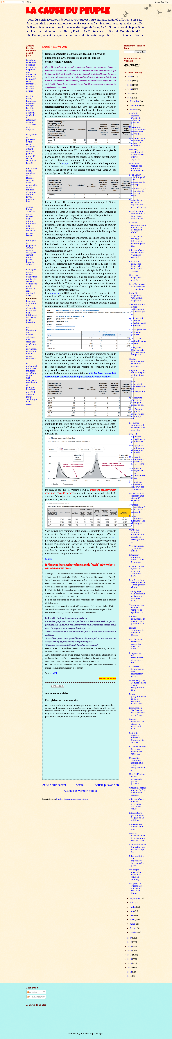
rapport (66, 163)
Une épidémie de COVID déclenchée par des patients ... (137, 779)
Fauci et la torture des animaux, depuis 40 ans (136, 167)
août (132, 902)
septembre (135, 898)
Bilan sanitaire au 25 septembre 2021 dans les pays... (136, 861)
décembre (135, 101)
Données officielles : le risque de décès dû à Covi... (136, 724)
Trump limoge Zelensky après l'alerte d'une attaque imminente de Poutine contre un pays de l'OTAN (31, 221)
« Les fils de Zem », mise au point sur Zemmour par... (137, 571)
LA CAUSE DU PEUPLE (68, 11)
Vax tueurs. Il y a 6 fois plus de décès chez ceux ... (137, 192)
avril (132, 919)
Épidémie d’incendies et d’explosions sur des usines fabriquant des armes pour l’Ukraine (31, 312)
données (54, 293)
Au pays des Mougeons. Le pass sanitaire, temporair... (137, 351)
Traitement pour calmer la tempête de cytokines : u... (137, 609)
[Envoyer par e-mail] (52, 686)
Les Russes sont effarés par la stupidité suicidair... (136, 497)
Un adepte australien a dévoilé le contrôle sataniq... (136, 875)
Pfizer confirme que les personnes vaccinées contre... (136, 804)
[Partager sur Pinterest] (62, 686)
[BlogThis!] (54, 686)
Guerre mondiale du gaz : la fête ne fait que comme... (137, 791)
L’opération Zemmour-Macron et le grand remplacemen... (137, 764)
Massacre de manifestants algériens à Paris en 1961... (137, 460)
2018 (129, 946)
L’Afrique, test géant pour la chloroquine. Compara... (136, 449)
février (133, 928)
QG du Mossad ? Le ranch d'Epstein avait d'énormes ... (137, 322)
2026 (129, 76)
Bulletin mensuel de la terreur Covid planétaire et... (137, 620)
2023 (129, 89)
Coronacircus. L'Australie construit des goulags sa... (136, 485)
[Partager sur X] (57, 686)
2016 (129, 955)
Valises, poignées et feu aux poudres (137, 332)
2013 (129, 967)
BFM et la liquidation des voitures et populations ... (137, 438)
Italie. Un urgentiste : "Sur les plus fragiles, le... (136, 297)
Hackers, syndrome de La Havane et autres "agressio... (136, 154)
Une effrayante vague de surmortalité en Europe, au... (136, 414)
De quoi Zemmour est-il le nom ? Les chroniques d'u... (137, 521)
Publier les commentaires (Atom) (72, 799)
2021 (129, 98)
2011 (129, 976)
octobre (133, 110)
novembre (135, 105)
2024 (129, 85)
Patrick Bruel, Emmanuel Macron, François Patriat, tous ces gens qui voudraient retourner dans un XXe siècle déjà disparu (31, 113)
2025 (129, 81)
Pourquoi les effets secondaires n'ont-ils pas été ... (136, 658)
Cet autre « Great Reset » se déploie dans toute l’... (137, 750)
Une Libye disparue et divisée (135, 277)
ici (113, 537)
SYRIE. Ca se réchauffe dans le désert (137, 340)
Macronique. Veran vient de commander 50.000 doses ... (137, 130)
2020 (129, 938)
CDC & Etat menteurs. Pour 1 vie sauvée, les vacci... (135, 266)
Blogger (99, 1033)
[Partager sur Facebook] (60, 686)
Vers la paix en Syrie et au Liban (136, 548)
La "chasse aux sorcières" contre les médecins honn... (136, 644)
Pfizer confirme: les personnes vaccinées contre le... (137, 254)
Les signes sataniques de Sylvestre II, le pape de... (137, 426)
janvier (133, 932)
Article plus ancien (107, 785)
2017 (129, 950)
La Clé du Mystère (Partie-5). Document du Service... (136, 738)
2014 (129, 963)
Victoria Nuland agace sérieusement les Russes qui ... (137, 309)
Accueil (80, 785)
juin (132, 911)
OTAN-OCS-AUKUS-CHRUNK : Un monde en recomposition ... (137, 536)
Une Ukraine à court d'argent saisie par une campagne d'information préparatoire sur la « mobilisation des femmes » (31, 343)
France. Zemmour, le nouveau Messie (136, 631)
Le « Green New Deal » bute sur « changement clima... (137, 583)
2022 (129, 93)
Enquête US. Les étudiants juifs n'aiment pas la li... (137, 374)
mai (132, 915)
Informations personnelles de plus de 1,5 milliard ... (136, 816)
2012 (129, 972)
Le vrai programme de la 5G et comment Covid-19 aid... (137, 699)
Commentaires (36, 997)
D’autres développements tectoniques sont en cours (137, 837)
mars (132, 924)
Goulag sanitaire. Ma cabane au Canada (136, 362)
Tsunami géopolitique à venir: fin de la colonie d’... (137, 508)
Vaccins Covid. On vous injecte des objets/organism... (137, 241)
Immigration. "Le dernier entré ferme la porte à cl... (137, 711)
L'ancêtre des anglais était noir (136, 826)
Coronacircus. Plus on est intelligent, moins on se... (136, 401)
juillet (133, 907)
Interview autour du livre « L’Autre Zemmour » (137, 558)
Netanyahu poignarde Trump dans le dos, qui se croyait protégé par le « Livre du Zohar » (31, 252)
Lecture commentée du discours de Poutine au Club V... (137, 227)
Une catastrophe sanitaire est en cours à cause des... (137, 142)
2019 (129, 942)
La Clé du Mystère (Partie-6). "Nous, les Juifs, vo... (135, 118)
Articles (33, 992)
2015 (129, 959)
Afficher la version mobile (81, 790)
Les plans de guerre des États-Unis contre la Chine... (135, 888)
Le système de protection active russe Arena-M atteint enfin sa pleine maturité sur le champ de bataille (31, 149)
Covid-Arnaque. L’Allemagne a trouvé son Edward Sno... (137, 215)
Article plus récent (54, 785)
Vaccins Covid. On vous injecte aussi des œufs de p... (137, 203)
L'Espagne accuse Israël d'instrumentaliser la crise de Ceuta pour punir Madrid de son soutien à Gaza (31, 282)
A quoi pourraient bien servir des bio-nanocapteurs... (137, 387)
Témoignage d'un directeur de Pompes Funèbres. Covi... (137, 596)
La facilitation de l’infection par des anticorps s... (137, 848)
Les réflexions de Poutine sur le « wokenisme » (137, 286)
